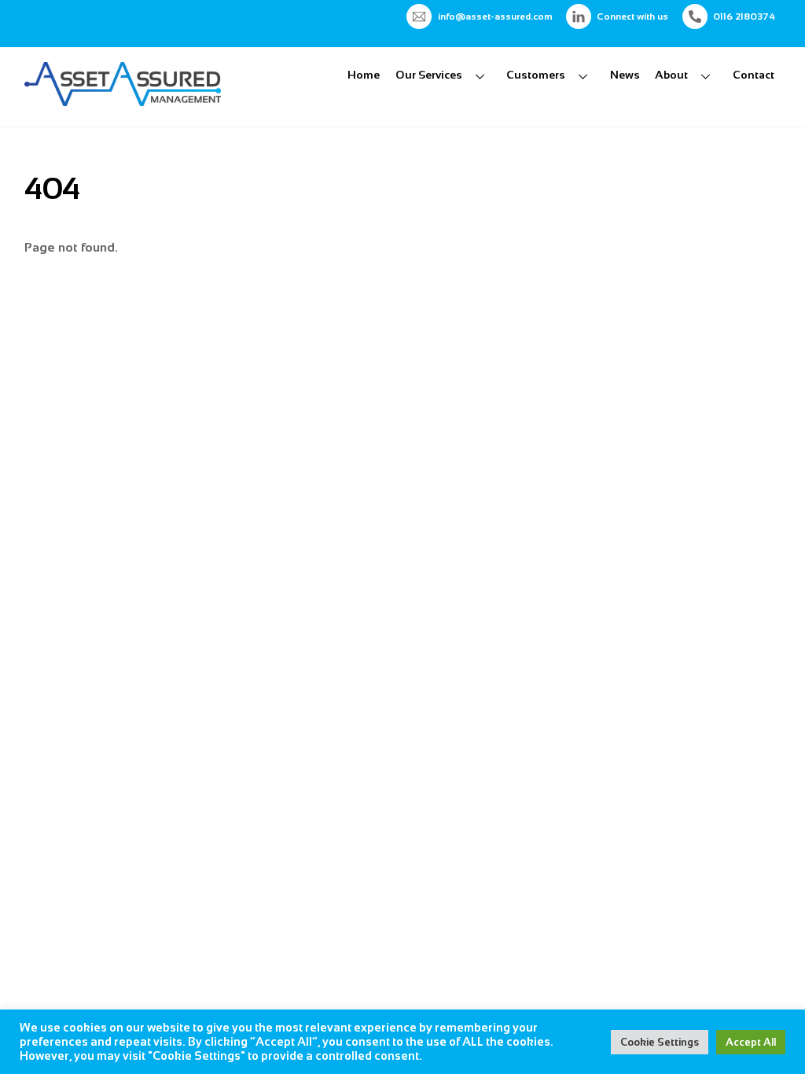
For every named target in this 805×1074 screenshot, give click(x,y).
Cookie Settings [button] (659, 1042)
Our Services (428, 74)
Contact (753, 74)
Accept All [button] (751, 1042)
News (625, 74)
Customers (535, 74)
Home (363, 74)
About (671, 74)
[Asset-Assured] (122, 99)
